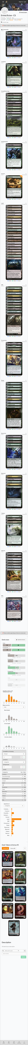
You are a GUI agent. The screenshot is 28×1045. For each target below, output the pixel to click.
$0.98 (15, 546)
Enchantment (6, 815)
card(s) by (5, 759)
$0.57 (19, 546)
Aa (24, 950)
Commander (6, 809)
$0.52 (15, 169)
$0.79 (10, 469)
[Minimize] (27, 636)
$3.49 (10, 429)
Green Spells (7, 723)
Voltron (7, 833)
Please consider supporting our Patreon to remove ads (14, 25)
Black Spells (7, 710)
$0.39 (10, 509)
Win (8, 835)
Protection (6, 823)
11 (6, 223)
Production (5, 647)
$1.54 (19, 429)
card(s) (4, 769)
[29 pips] (7, 645)
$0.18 (19, 169)
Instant (7, 817)
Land (8, 819)
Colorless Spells (8, 737)
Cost (4, 643)
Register (21, 1)
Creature (7, 811)
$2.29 (10, 137)
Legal (9, 18)
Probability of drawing (8, 751)
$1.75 (15, 429)
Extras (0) (13, 848)
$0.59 (10, 169)
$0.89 (15, 137)
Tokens (7, 831)
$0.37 (15, 469)
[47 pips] (18, 645)
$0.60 (19, 137)
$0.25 (15, 57)
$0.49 (10, 376)
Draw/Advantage (6, 813)
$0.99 (10, 546)
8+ (24, 703)
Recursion (6, 827)
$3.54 (15, 199)
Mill (8, 821)
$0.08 (15, 87)
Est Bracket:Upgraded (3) (17, 18)
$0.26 (15, 509)
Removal (7, 829)
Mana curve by (6, 705)
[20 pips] (18, 650)
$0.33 (15, 336)
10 (10, 825)
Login (25, 1)
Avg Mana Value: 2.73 (8, 691)
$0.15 (19, 57)
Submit (23, 957)
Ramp (8, 825)
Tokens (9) (5, 848)
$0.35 (10, 57)
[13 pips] (7, 650)
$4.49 (10, 199)
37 (10, 819)
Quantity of (6, 803)
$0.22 (15, 280)
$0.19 (15, 376)
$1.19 (15, 591)
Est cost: (9, 20)
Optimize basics (21, 639)
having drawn (6, 764)
